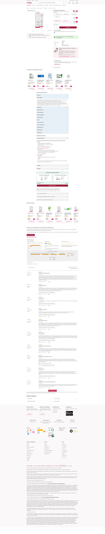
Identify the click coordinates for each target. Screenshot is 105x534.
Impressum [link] (56, 465)
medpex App (36, 0)
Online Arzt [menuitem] (33, 5)
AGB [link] (36, 465)
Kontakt (45, 443)
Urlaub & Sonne (29, 455)
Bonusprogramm (46, 447)
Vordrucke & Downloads (47, 452)
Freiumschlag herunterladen (48, 450)
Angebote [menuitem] (64, 5)
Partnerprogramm (46, 453)
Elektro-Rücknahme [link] (48, 465)
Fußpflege (28, 458)
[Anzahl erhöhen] (56, 27)
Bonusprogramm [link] (29, 0)
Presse (34, 465)
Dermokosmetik (29, 452)
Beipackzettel (40, 132)
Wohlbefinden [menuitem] (46, 5)
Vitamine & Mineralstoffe (30, 450)
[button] (64, 57)
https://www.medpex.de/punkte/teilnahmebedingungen (50, 497)
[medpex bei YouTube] (62, 430)
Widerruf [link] (39, 465)
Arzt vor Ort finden (73, 56)
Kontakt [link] (63, 453)
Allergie (28, 443)
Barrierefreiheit (64, 457)
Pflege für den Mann (29, 453)
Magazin (33, 0)
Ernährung (28, 448)
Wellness (28, 460)
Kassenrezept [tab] (66, 14)
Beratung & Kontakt (72, 0)
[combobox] (51, 3)
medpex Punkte (64, 455)
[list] (39, 20)
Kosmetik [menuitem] (50, 5)
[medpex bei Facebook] (59, 430)
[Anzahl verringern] (54, 27)
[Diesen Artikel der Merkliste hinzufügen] (77, 27)
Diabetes (28, 445)
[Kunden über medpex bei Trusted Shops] (74, 431)
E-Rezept (63, 443)
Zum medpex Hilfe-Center (56, 408)
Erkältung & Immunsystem (30, 447)
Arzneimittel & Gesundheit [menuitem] (40, 5)
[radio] (54, 16)
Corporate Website (29, 465)
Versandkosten (64, 447)
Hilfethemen (76, 0)
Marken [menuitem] (60, 5)
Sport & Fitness (29, 457)
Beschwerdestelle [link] (64, 450)
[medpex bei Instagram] (61, 430)
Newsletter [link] (45, 445)
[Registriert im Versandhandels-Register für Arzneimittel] (52, 430)
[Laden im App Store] (72, 412)
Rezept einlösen (46, 448)
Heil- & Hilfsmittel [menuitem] (55, 5)
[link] (49, 435)
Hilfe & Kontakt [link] (55, 410)
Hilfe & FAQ (63, 448)
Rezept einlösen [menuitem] (29, 5)
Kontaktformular (55, 412)
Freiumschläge (64, 445)
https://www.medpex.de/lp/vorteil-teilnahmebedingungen (56, 483)
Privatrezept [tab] (74, 14)
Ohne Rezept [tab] (57, 14)
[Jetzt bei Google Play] (72, 415)
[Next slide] (77, 214)
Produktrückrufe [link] (64, 452)
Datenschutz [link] (43, 465)
